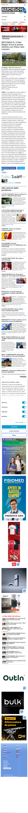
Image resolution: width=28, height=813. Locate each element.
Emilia (4, 750)
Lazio (4, 753)
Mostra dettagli (19, 422)
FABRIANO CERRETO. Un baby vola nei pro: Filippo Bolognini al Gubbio (15, 647)
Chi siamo (5, 762)
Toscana (17, 752)
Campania (5, 749)
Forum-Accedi (6, 4)
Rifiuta (14, 435)
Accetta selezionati (14, 431)
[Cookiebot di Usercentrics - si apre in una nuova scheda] (20, 377)
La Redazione (11, 182)
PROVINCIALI (5, 24)
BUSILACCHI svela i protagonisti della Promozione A (16, 661)
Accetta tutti (14, 426)
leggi (12, 205)
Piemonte (18, 746)
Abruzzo (4, 745)
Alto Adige (18, 754)
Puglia (17, 749)
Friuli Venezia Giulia (7, 752)
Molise (17, 745)
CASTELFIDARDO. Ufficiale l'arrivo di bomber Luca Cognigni (15, 657)
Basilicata (5, 746)
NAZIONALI (15, 22)
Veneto (17, 757)
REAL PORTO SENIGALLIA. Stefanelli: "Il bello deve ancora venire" (15, 628)
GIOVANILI (12, 24)
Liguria (4, 754)
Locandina (5, 765)
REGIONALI (22, 22)
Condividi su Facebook (9, 168)
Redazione (5, 761)
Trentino (17, 753)
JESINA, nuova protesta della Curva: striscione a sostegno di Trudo (16, 638)
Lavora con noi (6, 763)
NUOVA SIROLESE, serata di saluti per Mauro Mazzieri (15, 643)
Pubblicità (5, 766)
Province (6, 16)
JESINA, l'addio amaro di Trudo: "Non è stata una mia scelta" (16, 623)
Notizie (5, 19)
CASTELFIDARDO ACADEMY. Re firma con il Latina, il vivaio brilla (15, 634)
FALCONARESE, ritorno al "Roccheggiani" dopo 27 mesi (14, 652)
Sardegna (18, 750)
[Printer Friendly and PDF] (3, 172)
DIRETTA (20, 24)
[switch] (24, 407)
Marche (4, 757)
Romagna (5, 751)
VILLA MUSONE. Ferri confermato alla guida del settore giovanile (15, 619)
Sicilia (17, 751)
